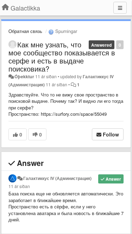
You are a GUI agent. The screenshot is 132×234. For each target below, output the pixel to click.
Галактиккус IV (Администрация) (57, 178)
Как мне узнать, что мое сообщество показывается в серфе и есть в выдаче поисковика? (61, 56)
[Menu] (120, 8)
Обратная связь (25, 31)
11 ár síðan (19, 186)
